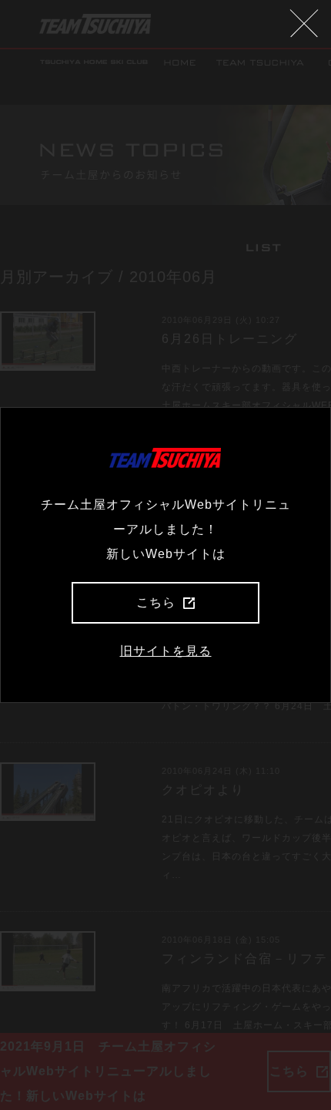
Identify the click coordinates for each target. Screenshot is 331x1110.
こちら (156, 602)
